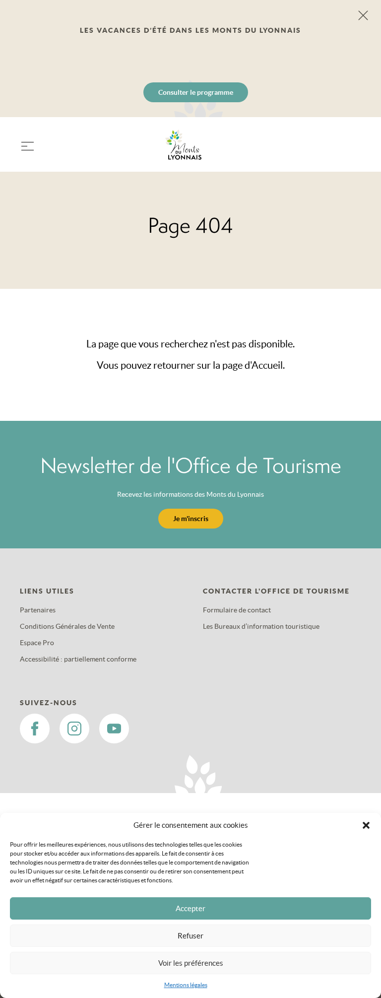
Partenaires (38, 610)
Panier (351, 150)
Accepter (190, 908)
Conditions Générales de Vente (67, 626)
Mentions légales (185, 985)
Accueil (267, 365)
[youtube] (114, 728)
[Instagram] (74, 728)
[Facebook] (35, 728)
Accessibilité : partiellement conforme (78, 659)
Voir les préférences (190, 963)
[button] (366, 825)
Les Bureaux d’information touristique (261, 626)
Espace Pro (37, 643)
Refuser (190, 935)
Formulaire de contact (237, 610)
